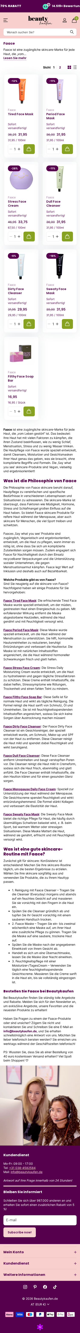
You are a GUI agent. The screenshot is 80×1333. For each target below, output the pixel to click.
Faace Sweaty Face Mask (21, 814)
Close (40, 1252)
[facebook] (45, 1287)
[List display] (75, 67)
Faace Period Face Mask (20, 630)
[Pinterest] (35, 1287)
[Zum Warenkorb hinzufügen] (29, 149)
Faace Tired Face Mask (19, 600)
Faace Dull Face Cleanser (21, 755)
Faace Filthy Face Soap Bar (22, 697)
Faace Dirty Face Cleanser (22, 726)
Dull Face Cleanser (53, 204)
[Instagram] (25, 1287)
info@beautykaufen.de (26, 1172)
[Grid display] (69, 67)
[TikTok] (55, 1287)
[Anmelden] (65, 20)
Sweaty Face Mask (56, 291)
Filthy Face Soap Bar (21, 378)
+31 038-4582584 (22, 1168)
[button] (19, 149)
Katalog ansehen (5, 20)
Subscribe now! (20, 1232)
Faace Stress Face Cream (21, 667)
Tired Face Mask (20, 114)
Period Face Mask (55, 116)
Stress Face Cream (17, 204)
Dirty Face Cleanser (16, 291)
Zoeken (72, 32)
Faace (12, 110)
